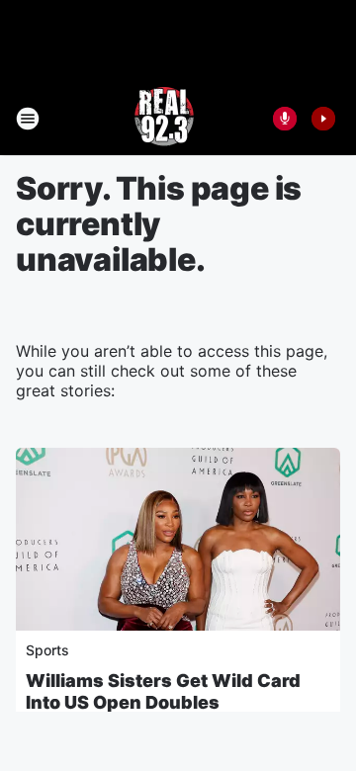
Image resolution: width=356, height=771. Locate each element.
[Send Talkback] (285, 118)
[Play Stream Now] (323, 118)
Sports (47, 650)
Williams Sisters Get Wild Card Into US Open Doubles (163, 691)
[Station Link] (164, 118)
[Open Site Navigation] (28, 118)
